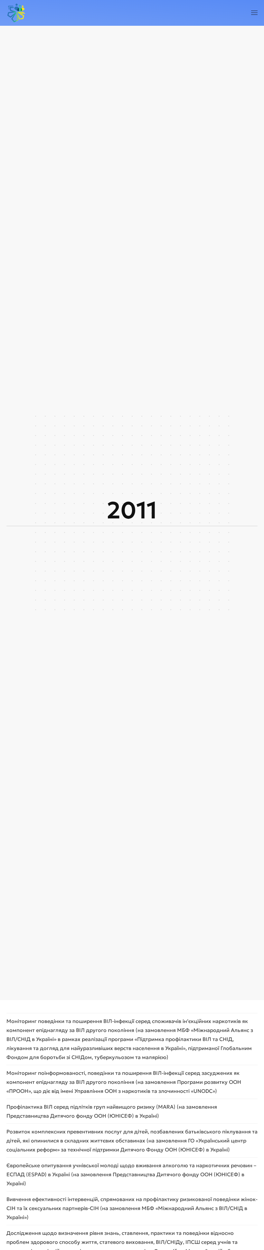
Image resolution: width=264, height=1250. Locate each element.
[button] (254, 13)
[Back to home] (15, 13)
